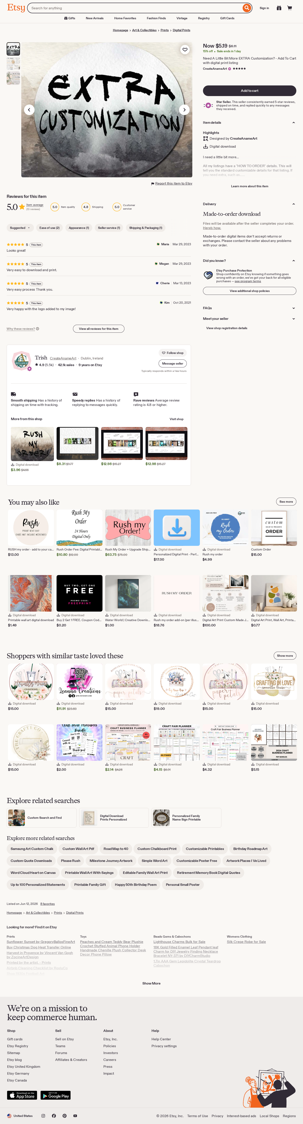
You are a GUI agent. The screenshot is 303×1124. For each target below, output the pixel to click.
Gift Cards (227, 18)
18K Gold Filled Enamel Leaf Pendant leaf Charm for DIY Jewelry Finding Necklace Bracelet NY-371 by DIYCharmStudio (185, 951)
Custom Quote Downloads (33, 862)
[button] (173, 363)
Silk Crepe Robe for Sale (246, 942)
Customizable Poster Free (199, 862)
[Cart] (289, 8)
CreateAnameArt (215, 68)
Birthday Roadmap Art (252, 850)
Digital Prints (181, 30)
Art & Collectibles (144, 30)
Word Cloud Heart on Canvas (35, 874)
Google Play (56, 1095)
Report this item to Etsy (173, 183)
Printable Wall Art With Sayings (91, 874)
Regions (289, 1116)
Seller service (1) (109, 228)
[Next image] (184, 109)
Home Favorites (125, 18)
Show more (285, 655)
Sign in (264, 8)
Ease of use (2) (49, 228)
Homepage (120, 30)
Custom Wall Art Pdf (80, 850)
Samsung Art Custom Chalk (34, 850)
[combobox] (134, 8)
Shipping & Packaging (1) (145, 228)
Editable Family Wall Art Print (147, 874)
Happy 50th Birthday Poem (137, 886)
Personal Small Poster (185, 886)
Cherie (165, 283)
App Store (22, 1095)
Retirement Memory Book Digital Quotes (210, 874)
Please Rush (72, 862)
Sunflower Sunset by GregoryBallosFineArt (41, 942)
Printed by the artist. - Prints (29, 962)
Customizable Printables (207, 850)
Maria (165, 244)
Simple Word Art (156, 862)
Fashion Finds (156, 18)
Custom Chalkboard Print (159, 850)
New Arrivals (95, 18)
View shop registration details (226, 328)
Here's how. (212, 228)
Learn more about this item (249, 186)
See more (286, 501)
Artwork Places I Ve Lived (248, 862)
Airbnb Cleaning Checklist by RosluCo (37, 968)
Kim (167, 302)
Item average (34, 205)
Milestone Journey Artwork (113, 862)
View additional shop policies (250, 291)
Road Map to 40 (118, 850)
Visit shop (176, 419)
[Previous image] (29, 109)
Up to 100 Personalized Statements (40, 886)
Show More (151, 983)
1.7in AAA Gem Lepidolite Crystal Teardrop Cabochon (187, 963)
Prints (165, 30)
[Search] (247, 8)
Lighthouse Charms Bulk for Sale (179, 942)
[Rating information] (36, 365)
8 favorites (47, 904)
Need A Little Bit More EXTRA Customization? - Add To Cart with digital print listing (249, 60)
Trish (41, 357)
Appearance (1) (79, 228)
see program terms (248, 281)
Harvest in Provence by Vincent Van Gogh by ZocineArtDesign (40, 955)
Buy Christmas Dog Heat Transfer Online (39, 947)
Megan (164, 263)
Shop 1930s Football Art (25, 973)
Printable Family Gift (92, 886)
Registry (204, 18)
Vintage (182, 18)
